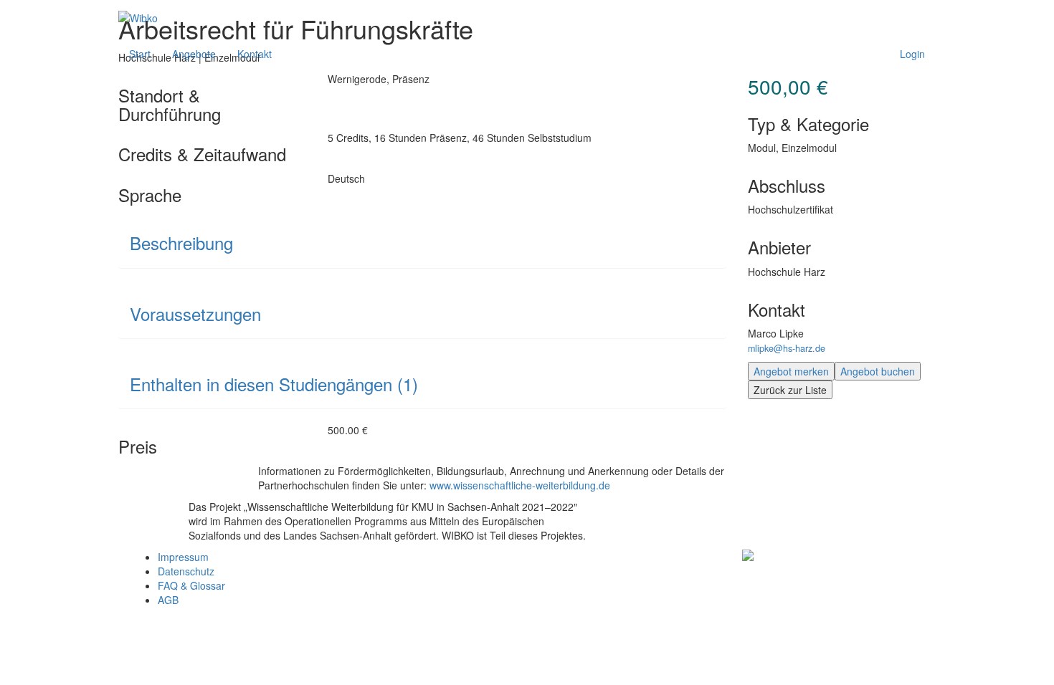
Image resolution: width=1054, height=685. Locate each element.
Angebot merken (791, 371)
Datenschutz (186, 571)
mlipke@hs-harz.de (786, 348)
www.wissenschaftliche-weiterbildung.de (519, 485)
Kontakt (254, 54)
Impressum (183, 557)
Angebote (194, 54)
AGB (168, 600)
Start (140, 54)
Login (912, 54)
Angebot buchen (877, 371)
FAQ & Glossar (191, 585)
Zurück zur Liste (790, 390)
